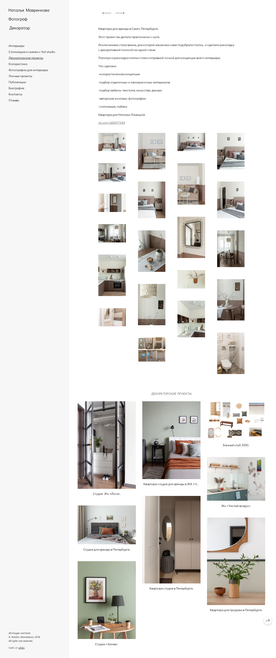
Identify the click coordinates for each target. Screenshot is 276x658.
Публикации (17, 82)
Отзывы (14, 100)
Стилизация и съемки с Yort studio (32, 51)
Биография (16, 88)
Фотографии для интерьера (28, 70)
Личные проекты (20, 76)
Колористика (18, 64)
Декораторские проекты (26, 58)
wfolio (21, 647)
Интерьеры (16, 45)
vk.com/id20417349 (111, 122)
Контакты (15, 94)
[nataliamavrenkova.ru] (29, 19)
